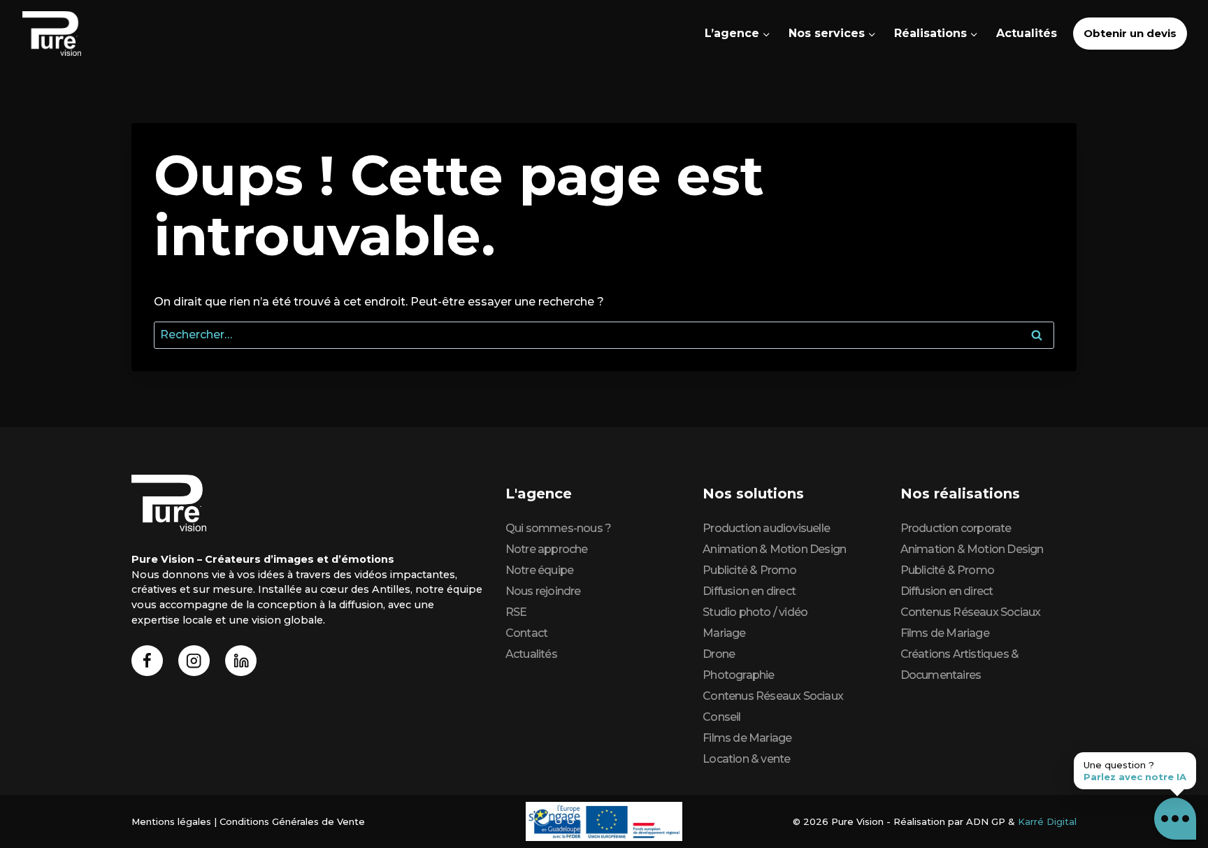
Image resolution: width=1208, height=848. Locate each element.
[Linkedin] (241, 661)
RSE (516, 612)
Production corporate (956, 528)
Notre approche (546, 549)
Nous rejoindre (543, 591)
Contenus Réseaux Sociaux (773, 696)
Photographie (738, 675)
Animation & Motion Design (774, 549)
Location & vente (746, 759)
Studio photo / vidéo (755, 612)
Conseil (721, 717)
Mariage (724, 633)
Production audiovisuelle (766, 528)
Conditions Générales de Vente (292, 821)
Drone (719, 654)
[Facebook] (147, 661)
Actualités (1026, 33)
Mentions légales (171, 821)
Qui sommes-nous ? (558, 528)
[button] (1175, 819)
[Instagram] (194, 661)
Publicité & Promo (749, 570)
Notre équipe (539, 570)
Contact (526, 633)
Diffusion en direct (749, 591)
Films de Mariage (747, 738)
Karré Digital (1047, 821)
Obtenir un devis (1130, 33)
